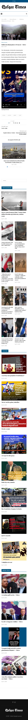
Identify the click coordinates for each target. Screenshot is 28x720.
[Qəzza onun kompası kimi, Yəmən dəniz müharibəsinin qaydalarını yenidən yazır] (14, 201)
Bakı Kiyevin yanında (8, 482)
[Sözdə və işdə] (14, 417)
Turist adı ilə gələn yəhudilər (10, 402)
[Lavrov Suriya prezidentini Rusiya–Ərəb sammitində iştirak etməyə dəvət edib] (21, 231)
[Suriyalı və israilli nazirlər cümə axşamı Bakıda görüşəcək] (21, 327)
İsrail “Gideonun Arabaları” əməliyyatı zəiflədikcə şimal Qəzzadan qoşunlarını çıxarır (20, 277)
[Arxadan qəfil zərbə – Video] (14, 583)
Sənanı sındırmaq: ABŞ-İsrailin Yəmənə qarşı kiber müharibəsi (7, 244)
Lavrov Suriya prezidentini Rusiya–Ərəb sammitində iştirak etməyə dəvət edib (20, 245)
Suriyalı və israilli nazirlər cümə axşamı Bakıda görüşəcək (20, 340)
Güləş (3, 115)
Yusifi (20, 115)
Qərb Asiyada (5, 536)
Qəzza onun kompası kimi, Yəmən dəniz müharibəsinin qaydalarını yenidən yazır (13, 214)
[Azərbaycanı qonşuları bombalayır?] (14, 364)
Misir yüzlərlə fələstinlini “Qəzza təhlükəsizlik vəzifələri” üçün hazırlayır (20, 309)
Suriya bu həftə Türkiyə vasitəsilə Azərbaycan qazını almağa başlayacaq (7, 341)
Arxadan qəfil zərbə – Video (10, 595)
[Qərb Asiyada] (14, 524)
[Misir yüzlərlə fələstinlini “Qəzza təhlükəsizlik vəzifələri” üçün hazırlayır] (21, 295)
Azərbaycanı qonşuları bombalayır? (12, 376)
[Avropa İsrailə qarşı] (14, 444)
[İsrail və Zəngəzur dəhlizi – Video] (14, 610)
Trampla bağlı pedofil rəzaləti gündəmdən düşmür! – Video (11, 649)
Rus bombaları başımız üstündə (11, 509)
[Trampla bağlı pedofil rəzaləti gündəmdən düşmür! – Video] (14, 637)
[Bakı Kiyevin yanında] (14, 471)
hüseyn (9, 115)
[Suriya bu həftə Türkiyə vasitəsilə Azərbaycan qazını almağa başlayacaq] (7, 327)
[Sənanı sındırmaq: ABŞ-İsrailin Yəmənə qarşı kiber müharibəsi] (7, 231)
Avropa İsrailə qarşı (7, 456)
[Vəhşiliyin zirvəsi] (14, 551)
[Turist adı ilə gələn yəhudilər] (14, 390)
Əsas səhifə (3, 19)
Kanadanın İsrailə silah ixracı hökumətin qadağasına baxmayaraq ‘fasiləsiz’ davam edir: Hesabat (7, 310)
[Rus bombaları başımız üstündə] (14, 497)
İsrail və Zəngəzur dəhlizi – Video (12, 622)
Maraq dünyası (13, 19)
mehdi (15, 115)
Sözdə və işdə (5, 429)
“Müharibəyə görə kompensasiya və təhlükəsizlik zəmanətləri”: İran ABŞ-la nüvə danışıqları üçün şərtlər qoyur (7, 278)
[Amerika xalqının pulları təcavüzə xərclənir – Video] (14, 665)
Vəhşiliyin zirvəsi (6, 562)
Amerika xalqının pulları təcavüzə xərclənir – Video (12, 678)
